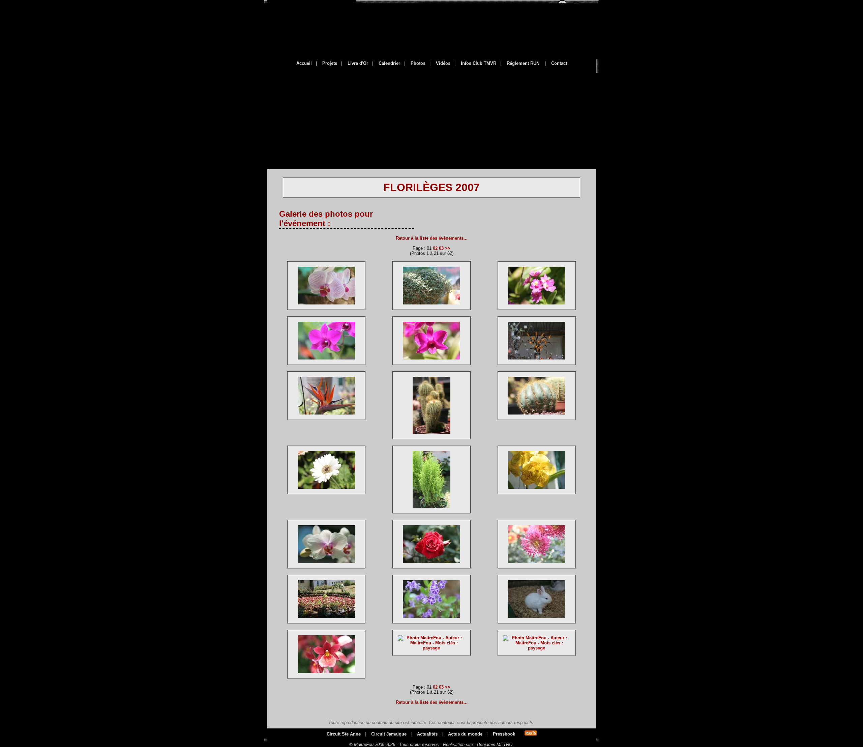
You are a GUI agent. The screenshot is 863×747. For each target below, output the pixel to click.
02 (435, 248)
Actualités (427, 734)
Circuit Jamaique (389, 734)
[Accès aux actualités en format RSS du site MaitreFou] (530, 734)
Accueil (304, 63)
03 (441, 248)
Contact (559, 63)
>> (447, 248)
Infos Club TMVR (478, 63)
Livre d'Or (358, 63)
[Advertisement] (431, 116)
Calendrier (389, 63)
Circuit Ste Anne (344, 734)
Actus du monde (465, 734)
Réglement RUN (523, 63)
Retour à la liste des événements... (432, 238)
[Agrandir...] (326, 306)
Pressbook (504, 734)
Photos (418, 63)
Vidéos (443, 63)
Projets (329, 63)
